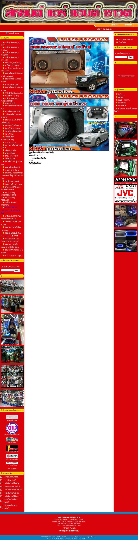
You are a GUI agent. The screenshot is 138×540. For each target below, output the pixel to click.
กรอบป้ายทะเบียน (12, 170)
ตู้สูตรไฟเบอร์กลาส (12, 128)
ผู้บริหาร (121, 94)
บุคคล (120, 97)
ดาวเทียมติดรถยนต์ (12, 111)
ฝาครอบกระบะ (10, 142)
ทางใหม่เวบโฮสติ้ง (12, 477)
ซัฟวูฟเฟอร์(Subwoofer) (14, 93)
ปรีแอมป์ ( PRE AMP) (13, 63)
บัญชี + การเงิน (124, 100)
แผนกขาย (122, 103)
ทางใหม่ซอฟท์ (10, 480)
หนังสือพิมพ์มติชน (12, 493)
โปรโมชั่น (122, 42)
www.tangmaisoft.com (74, 537)
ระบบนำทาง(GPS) (12, 96)
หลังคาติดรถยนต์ (11, 85)
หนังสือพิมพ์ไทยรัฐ (12, 483)
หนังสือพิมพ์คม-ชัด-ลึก (13, 490)
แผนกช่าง (122, 106)
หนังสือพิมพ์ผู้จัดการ (12, 496)
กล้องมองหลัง (10, 150)
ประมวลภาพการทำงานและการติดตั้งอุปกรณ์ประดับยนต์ (12, 176)
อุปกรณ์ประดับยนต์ (12, 167)
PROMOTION (10, 103)
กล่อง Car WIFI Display (14, 256)
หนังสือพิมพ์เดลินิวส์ (12, 487)
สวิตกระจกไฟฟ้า (11, 156)
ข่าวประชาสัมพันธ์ (126, 40)
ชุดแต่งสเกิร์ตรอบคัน (13, 131)
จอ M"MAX (9, 134)
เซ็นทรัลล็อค (10, 159)
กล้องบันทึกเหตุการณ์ (13, 184)
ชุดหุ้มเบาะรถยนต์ (12, 181)
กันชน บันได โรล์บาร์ (13, 126)
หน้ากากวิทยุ (10, 153)
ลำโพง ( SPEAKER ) (12, 65)
